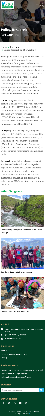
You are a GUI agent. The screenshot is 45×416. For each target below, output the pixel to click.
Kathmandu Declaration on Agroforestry (16, 377)
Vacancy (4, 358)
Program (14, 47)
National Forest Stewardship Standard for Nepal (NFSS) (22, 370)
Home (4, 47)
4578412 (22, 335)
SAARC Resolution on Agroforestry (14, 374)
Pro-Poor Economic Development (16, 272)
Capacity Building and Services (15, 311)
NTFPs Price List (7, 351)
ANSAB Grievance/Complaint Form (14, 354)
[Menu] (37, 5)
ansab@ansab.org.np (13, 338)
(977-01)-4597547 (11, 335)
